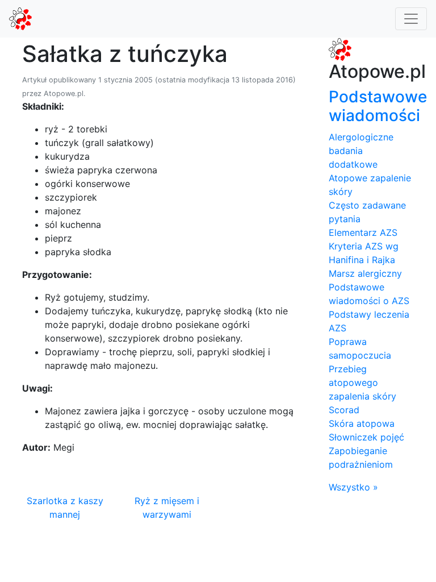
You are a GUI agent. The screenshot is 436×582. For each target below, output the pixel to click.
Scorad (344, 409)
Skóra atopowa (362, 423)
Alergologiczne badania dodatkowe (361, 150)
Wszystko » (353, 487)
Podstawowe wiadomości (378, 106)
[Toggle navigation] (411, 18)
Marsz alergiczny (365, 273)
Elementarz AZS (363, 232)
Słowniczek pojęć (366, 437)
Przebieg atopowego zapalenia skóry (362, 382)
